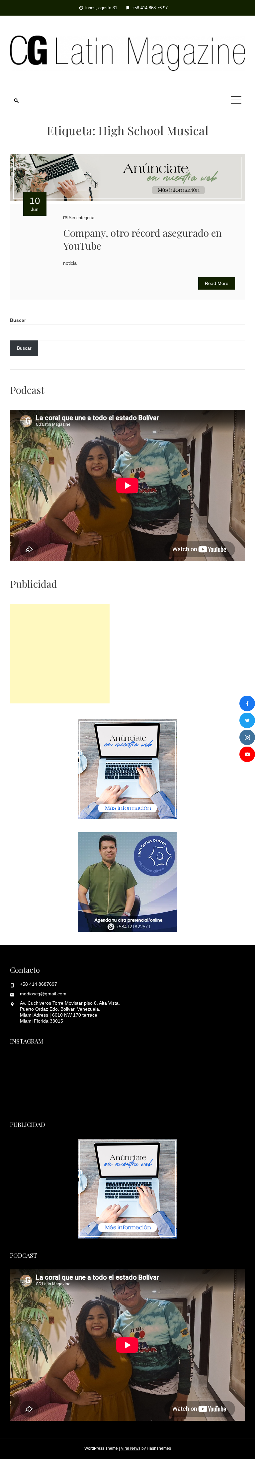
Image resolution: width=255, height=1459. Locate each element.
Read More (216, 283)
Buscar (18, 320)
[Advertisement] (60, 653)
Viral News (130, 1448)
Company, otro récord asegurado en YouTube (142, 239)
